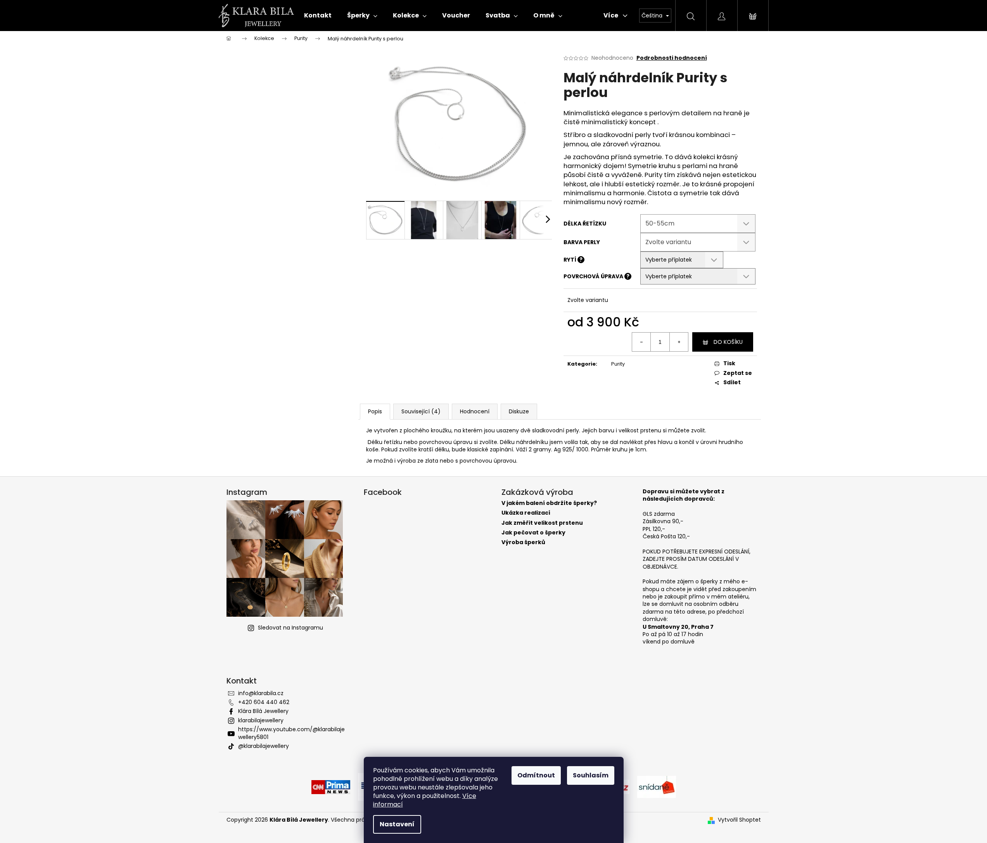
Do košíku (728, 342)
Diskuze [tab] (519, 411)
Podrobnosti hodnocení (671, 58)
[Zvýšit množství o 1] (678, 342)
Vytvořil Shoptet (739, 820)
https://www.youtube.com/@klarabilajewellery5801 (291, 733)
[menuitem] (317, 15)
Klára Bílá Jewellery (263, 711)
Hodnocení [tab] (474, 411)
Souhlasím (590, 775)
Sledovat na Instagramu (290, 627)
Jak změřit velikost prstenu (542, 523)
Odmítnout (536, 775)
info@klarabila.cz (260, 693)
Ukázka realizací (525, 513)
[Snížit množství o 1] (641, 342)
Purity (618, 364)
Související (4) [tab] (421, 411)
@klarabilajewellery (263, 746)
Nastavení (397, 824)
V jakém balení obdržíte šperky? (549, 503)
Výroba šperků (523, 542)
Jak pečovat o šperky (533, 533)
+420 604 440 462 (263, 702)
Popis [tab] (375, 411)
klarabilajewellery (260, 720)
